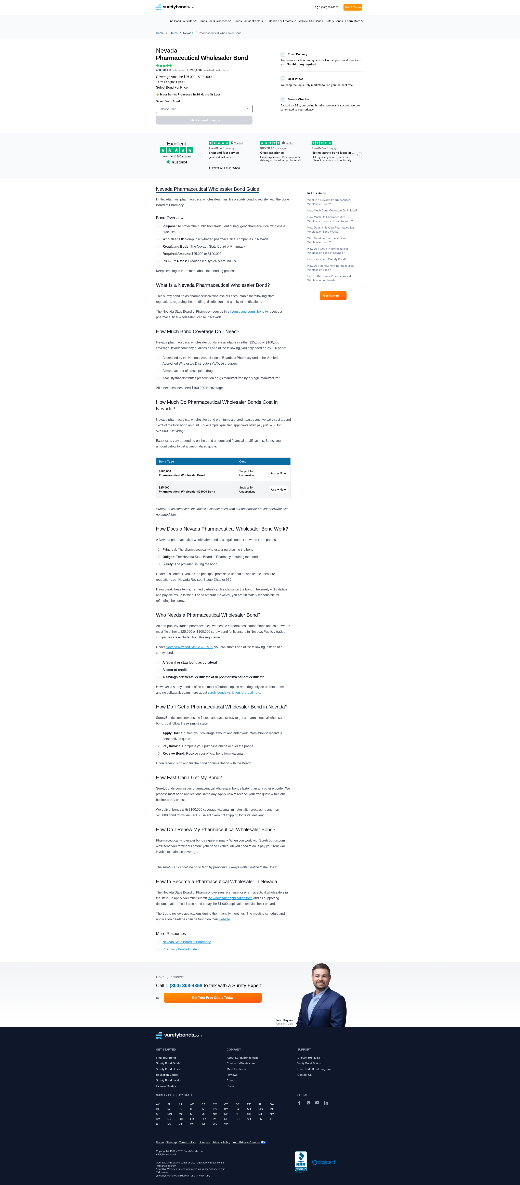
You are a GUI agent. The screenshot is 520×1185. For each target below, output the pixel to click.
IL (191, 1109)
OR (204, 1119)
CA (203, 1104)
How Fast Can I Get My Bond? (327, 259)
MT (204, 1114)
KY (226, 1109)
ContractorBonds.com (241, 1063)
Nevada (188, 33)
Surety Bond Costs (168, 1069)
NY (169, 1119)
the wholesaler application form (230, 898)
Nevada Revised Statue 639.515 (189, 647)
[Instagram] (308, 1103)
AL (169, 1104)
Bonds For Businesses (213, 21)
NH (249, 1114)
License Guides (166, 1086)
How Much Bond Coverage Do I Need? (332, 210)
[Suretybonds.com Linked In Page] (326, 1103)
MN (169, 1114)
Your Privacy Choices (246, 1142)
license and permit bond (247, 311)
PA (214, 1119)
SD (249, 1119)
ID (180, 1109)
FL (260, 1104)
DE (249, 1104)
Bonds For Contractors (248, 21)
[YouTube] (317, 1103)
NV (158, 1119)
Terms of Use (187, 1142)
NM (272, 1114)
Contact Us (304, 1074)
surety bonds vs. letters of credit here (234, 692)
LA (237, 1109)
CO (215, 1104)
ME (272, 1109)
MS (192, 1114)
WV (215, 1123)
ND (226, 1114)
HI (157, 1109)
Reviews (232, 1074)
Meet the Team (236, 1069)
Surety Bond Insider (168, 1080)
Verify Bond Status (309, 1063)
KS (215, 1109)
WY (226, 1123)
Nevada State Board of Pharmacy (186, 942)
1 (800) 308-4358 (184, 985)
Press (230, 1086)
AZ (192, 1104)
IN (203, 1109)
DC (238, 1104)
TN (260, 1119)
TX (271, 1119)
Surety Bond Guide (168, 1063)
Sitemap (171, 1142)
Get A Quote (353, 7)
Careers (232, 1080)
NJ (260, 1114)
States (173, 33)
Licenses (204, 1142)
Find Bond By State (180, 21)
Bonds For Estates (281, 21)
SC (237, 1119)
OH (181, 1119)
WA (192, 1123)
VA (169, 1123)
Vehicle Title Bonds (311, 21)
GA (272, 1104)
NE (237, 1114)
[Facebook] (299, 1103)
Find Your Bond (166, 1057)
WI (203, 1123)
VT (180, 1123)
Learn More (352, 21)
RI (225, 1119)
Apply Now (278, 473)
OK (192, 1119)
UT (158, 1123)
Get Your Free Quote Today (213, 997)
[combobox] (204, 109)
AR (181, 1104)
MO (181, 1114)
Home (160, 33)
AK (158, 1104)
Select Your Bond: (168, 101)
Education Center (167, 1074)
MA (249, 1109)
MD (260, 1109)
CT (226, 1104)
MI (157, 1114)
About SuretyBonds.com (242, 1057)
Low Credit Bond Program (314, 1069)
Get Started (333, 295)
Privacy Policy (221, 1142)
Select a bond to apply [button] (204, 120)
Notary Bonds (334, 21)
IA (168, 1109)
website (224, 919)
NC (215, 1114)
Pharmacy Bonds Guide (179, 949)
